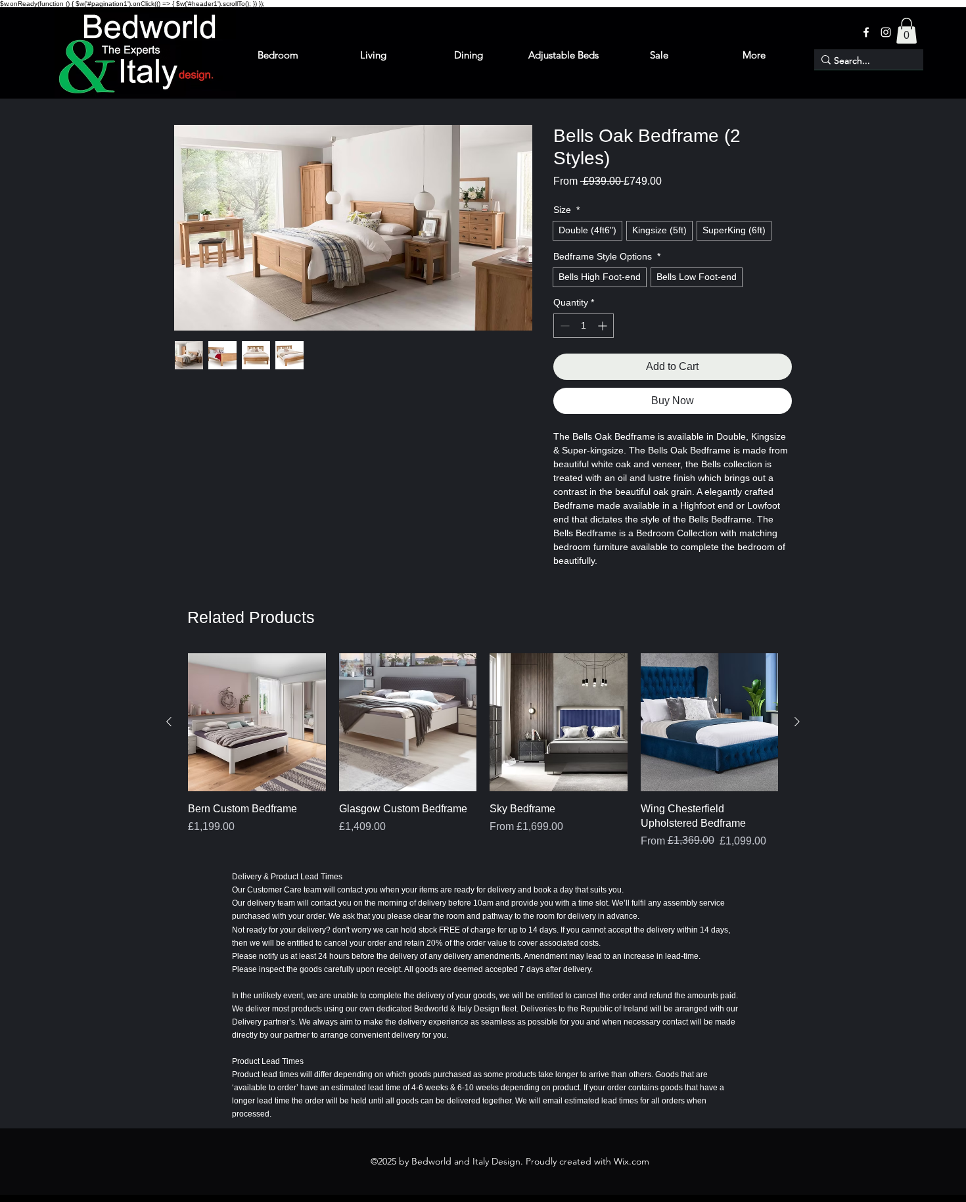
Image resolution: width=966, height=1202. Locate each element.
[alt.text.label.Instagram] (885, 32)
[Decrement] (563, 325)
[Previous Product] (169, 721)
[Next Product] (797, 721)
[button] (906, 30)
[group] (483, 751)
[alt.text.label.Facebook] (866, 32)
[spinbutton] (583, 325)
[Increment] (603, 325)
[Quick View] (257, 722)
